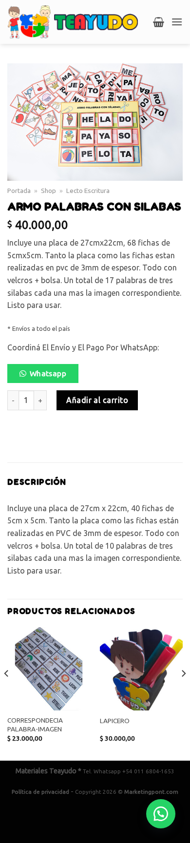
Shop (48, 190)
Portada (19, 190)
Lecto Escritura (88, 190)
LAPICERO (115, 721)
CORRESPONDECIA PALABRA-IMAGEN (35, 724)
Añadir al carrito (97, 400)
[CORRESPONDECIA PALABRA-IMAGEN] (48, 668)
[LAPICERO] (141, 668)
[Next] (183, 693)
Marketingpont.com (151, 791)
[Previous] (7, 693)
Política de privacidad (40, 791)
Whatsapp (48, 373)
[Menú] (177, 22)
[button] (46, 376)
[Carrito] (158, 22)
